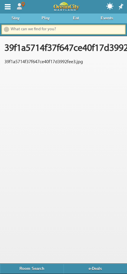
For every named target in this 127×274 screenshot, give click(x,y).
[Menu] (6, 6)
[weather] (110, 6)
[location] (21, 6)
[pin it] (120, 7)
